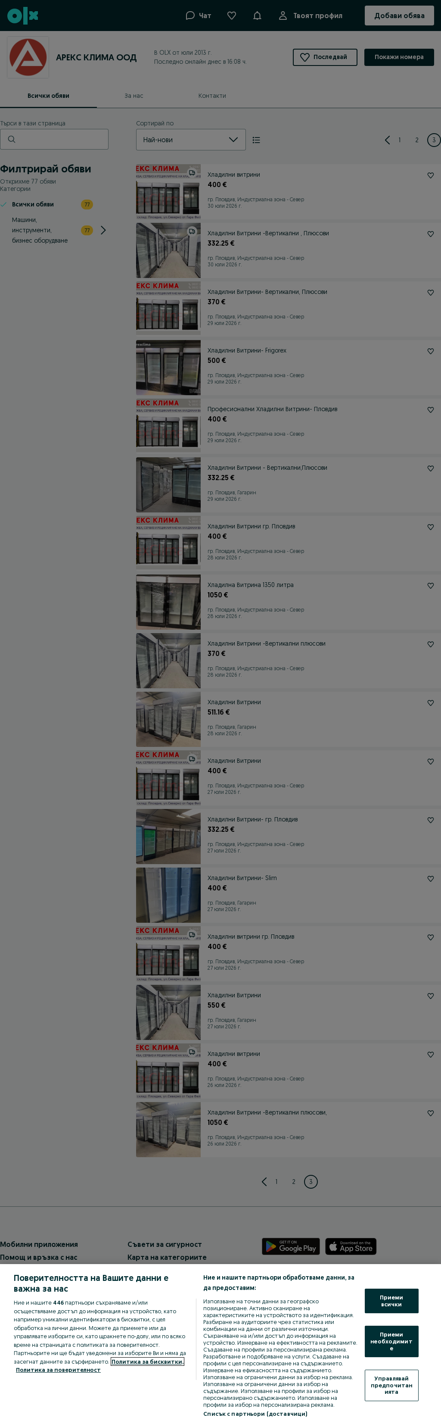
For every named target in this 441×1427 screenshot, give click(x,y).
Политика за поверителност (58, 1369)
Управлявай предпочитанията (391, 1385)
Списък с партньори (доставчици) (255, 1413)
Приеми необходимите (391, 1341)
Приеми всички (392, 1301)
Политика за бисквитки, (147, 1361)
